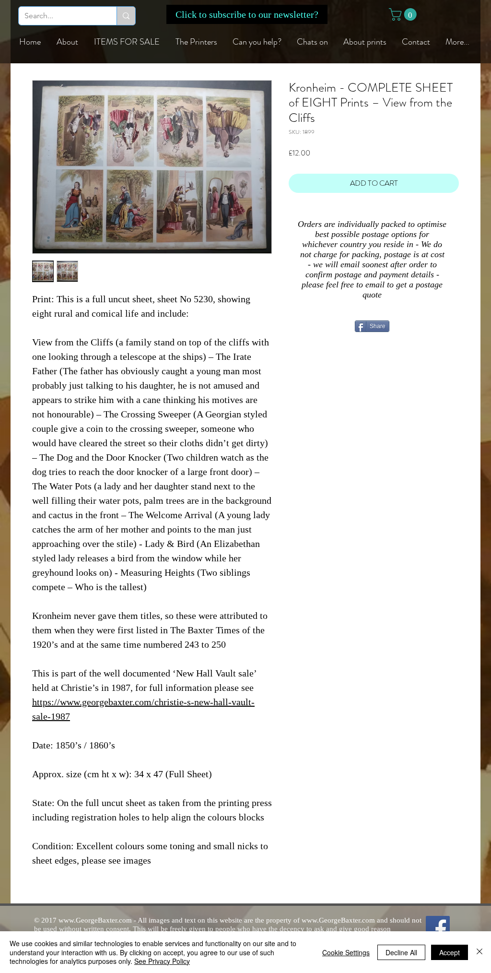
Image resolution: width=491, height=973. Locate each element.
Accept (449, 952)
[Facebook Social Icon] (438, 928)
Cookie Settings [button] (346, 952)
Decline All (401, 952)
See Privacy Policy (162, 961)
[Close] (479, 952)
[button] (246, 14)
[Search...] (126, 16)
